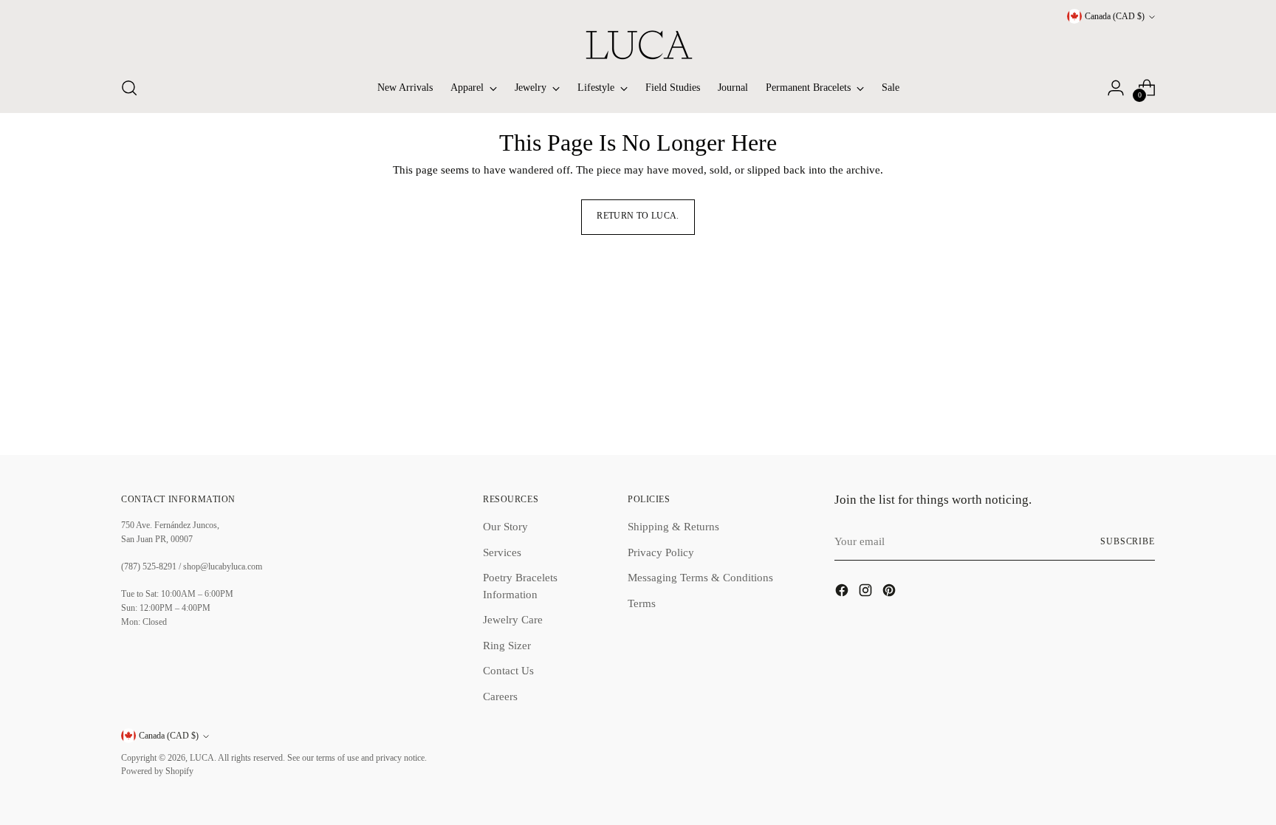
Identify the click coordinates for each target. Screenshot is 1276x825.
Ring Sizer (507, 645)
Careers (500, 696)
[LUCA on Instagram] (867, 593)
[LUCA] (638, 45)
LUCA (202, 758)
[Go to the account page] (1116, 88)
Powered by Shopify (157, 771)
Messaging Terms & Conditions (700, 577)
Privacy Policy (661, 552)
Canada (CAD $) (1115, 16)
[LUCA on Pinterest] (890, 593)
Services (502, 552)
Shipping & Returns (673, 527)
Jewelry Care (513, 620)
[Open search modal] (129, 88)
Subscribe (1127, 542)
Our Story (505, 527)
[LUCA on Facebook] (843, 593)
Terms (642, 603)
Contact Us (508, 671)
